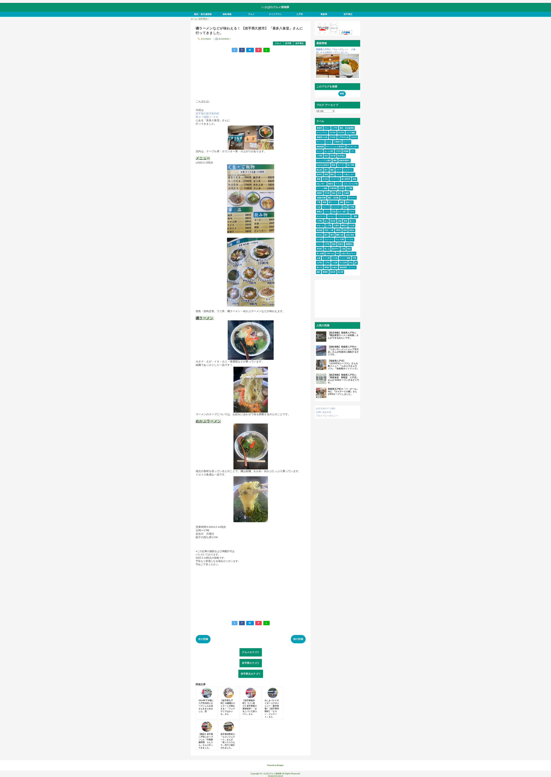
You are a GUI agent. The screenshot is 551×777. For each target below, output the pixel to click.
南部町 (319, 193)
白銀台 (334, 267)
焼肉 (334, 193)
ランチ (319, 151)
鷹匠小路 (339, 235)
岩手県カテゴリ (250, 663)
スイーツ (346, 142)
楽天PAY (335, 249)
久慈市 (336, 226)
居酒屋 (346, 151)
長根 (345, 221)
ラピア (339, 170)
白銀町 (346, 193)
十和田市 (337, 142)
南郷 (334, 244)
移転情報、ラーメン (348, 267)
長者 (349, 249)
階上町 (319, 170)
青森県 (324, 14)
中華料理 (333, 188)
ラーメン (320, 142)
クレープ (326, 207)
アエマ (351, 212)
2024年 (333, 133)
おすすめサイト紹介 (326, 408)
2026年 (354, 137)
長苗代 (330, 184)
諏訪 (318, 272)
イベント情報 (322, 188)
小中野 (351, 207)
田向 (340, 193)
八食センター (349, 174)
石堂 (334, 212)
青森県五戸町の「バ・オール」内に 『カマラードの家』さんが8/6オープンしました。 (343, 391)
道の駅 (340, 272)
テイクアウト (275, 14)
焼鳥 (345, 230)
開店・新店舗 (333, 198)
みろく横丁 (342, 212)
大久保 (351, 226)
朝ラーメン (333, 202)
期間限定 (349, 244)
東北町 (319, 249)
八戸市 (299, 14)
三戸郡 (319, 156)
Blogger (280, 765)
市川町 (327, 193)
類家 (335, 161)
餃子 (326, 235)
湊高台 (319, 212)
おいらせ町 (328, 151)
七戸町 (327, 244)
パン (353, 151)
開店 (332, 174)
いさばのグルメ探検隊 (275, 7)
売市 (326, 156)
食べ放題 (320, 253)
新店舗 (319, 230)
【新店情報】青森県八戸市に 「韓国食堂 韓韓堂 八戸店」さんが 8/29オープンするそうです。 (343, 379)
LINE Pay (330, 253)
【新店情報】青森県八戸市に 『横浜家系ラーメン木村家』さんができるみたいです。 (343, 335)
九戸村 (319, 263)
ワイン (319, 244)
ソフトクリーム (343, 216)
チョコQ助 (340, 239)
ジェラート (348, 170)
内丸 (351, 263)
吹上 (326, 221)
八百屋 (334, 263)
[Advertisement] (251, 75)
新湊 (324, 202)
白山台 (319, 235)
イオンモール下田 (351, 184)
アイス (338, 184)
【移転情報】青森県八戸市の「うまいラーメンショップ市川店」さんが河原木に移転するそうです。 (343, 350)
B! (250, 50)
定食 (345, 207)
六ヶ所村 (343, 263)
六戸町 (319, 221)
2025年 (341, 133)
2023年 (333, 137)
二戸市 (327, 263)
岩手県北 (348, 14)
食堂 (354, 179)
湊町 (332, 170)
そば (318, 207)
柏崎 (341, 202)
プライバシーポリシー (327, 415)
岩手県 (288, 43)
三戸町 (328, 226)
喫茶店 (344, 226)
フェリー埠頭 (345, 258)
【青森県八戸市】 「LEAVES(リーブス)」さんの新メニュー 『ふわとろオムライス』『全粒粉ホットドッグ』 (343, 365)
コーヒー (331, 216)
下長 (318, 202)
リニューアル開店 (324, 161)
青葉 (318, 179)
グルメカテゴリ (250, 652)
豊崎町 (325, 272)
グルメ (251, 14)
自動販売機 (321, 198)
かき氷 (325, 179)
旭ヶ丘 (319, 267)
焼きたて (349, 202)
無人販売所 (346, 179)
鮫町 (333, 165)
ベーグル (349, 239)
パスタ (339, 174)
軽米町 (333, 272)
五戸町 (342, 188)
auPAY (344, 198)
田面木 (351, 230)
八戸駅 (349, 188)
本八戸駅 (350, 165)
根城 (326, 174)
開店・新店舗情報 (203, 14)
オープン (341, 165)
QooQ (280, 776)
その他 (334, 258)
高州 (332, 235)
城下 (326, 170)
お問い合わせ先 (323, 412)
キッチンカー (352, 147)
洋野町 (338, 230)
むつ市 (319, 239)
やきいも (320, 226)
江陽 (343, 249)
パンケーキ (334, 179)
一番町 (354, 216)
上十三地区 (350, 133)
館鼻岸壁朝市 (344, 161)
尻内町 (333, 221)
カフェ (328, 142)
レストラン (336, 207)
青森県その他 (322, 137)
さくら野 (326, 258)
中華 (354, 258)
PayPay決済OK (323, 165)
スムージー (328, 239)
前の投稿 (298, 639)
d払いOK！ (321, 184)
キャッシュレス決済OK (335, 147)
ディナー (352, 198)
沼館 (340, 221)
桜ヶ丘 (327, 249)
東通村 (327, 267)
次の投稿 (203, 639)
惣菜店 (340, 244)
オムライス (321, 216)
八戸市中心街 (343, 137)
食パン (352, 221)
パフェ (327, 212)
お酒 (318, 258)
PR (337, 253)
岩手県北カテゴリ (251, 673)
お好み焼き (350, 235)
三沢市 (338, 151)
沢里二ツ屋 (328, 230)
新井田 (319, 174)
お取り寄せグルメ (348, 253)
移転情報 (227, 14)
